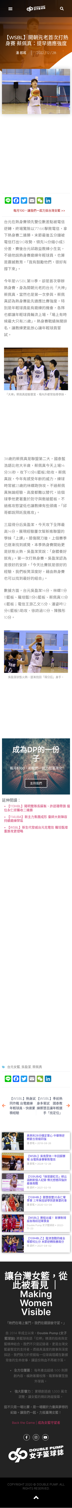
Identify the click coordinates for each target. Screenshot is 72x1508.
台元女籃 (13, 1067)
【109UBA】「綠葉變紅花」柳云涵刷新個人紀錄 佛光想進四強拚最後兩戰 (47, 1180)
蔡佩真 (37, 1067)
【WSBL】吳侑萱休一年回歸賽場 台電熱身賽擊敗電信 (46, 1157)
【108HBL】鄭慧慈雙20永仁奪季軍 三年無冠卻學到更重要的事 (47, 1198)
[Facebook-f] (26, 1437)
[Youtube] (45, 1437)
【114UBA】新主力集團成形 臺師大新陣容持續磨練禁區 (35, 819)
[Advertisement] (36, 154)
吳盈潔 (26, 1067)
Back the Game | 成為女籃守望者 (36, 1423)
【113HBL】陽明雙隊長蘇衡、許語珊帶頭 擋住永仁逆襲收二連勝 (37, 808)
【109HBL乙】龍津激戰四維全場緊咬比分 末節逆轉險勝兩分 (46, 1239)
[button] (10, 8)
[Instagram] (36, 1437)
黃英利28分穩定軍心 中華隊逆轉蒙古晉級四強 (46, 1137)
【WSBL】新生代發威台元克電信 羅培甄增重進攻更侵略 (36, 829)
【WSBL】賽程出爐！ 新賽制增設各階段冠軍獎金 (46, 1219)
